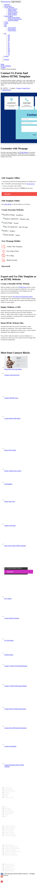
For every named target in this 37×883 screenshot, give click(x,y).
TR (9, 48)
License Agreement (9, 791)
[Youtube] (2, 877)
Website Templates (12, 9)
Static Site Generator (10, 853)
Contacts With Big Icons (11, 398)
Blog (5, 24)
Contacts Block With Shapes (12, 418)
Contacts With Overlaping (11, 618)
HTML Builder (24, 152)
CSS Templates (8, 830)
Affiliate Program (9, 811)
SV (9, 54)
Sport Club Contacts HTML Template (15, 545)
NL (9, 38)
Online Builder (8, 204)
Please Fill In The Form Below (13, 369)
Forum (6, 815)
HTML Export (22, 287)
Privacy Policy (8, 789)
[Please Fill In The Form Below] (16, 367)
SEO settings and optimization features (23, 296)
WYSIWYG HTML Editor (12, 851)
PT (9, 46)
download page (30, 183)
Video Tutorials (12, 27)
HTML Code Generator (11, 854)
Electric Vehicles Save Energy (12, 471)
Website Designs (12, 10)
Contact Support (12, 30)
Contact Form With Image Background (15, 728)
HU (9, 51)
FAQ (5, 806)
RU (9, 50)
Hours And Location (10, 450)
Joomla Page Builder (13, 20)
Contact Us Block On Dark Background (15, 666)
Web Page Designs (9, 865)
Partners (6, 794)
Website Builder (8, 845)
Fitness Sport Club (9, 501)
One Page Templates (10, 835)
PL (9, 45)
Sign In (6, 56)
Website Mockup (9, 870)
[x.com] (2, 879)
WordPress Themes (13, 11)
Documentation (12, 29)
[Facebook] (2, 874)
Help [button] (5, 26)
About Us (7, 792)
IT (8, 41)
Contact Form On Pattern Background (15, 709)
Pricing (6, 22)
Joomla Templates (12, 13)
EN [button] (5, 33)
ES (9, 43)
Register (6, 59)
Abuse (6, 795)
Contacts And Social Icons (11, 375)
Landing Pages (8, 867)
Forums (6, 23)
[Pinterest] (2, 882)
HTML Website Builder (14, 17)
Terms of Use (8, 787)
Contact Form (26, 88)
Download (7, 4)
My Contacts (8, 598)
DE (9, 37)
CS (9, 53)
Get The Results (8, 640)
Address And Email (9, 525)
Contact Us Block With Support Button (15, 686)
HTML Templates (12, 14)
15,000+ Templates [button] (9, 7)
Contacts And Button (10, 746)
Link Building (8, 484)
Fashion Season (8, 654)
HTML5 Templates (9, 834)
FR (9, 40)
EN (9, 35)
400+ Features (7, 6)
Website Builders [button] (8, 16)
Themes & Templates (10, 821)
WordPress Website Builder (15, 19)
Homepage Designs (9, 869)
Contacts (18, 88)
